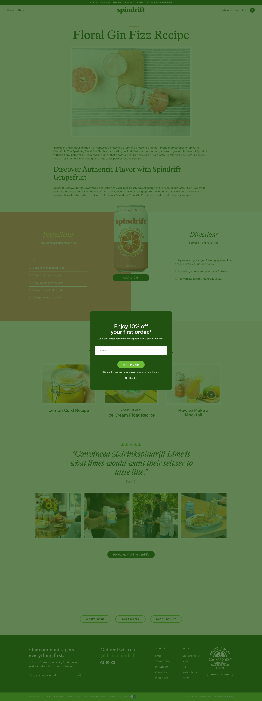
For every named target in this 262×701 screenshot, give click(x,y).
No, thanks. (131, 378)
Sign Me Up (131, 364)
